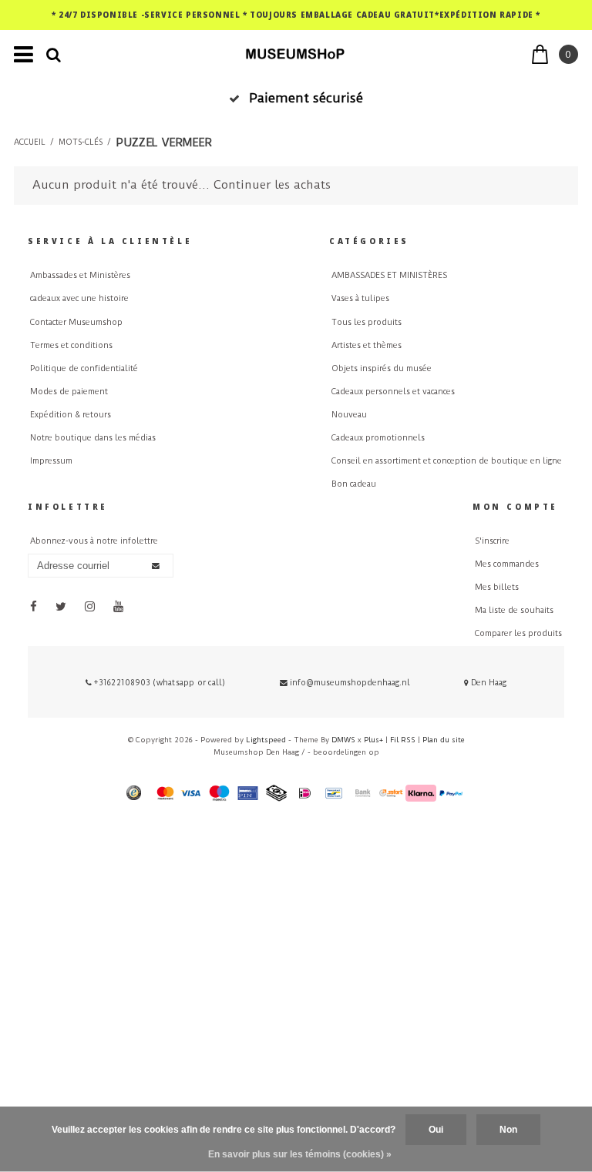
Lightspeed (266, 739)
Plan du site (443, 739)
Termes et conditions (71, 345)
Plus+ (373, 739)
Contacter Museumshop (76, 322)
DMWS (343, 739)
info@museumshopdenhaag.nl (350, 683)
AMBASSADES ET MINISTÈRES (389, 275)
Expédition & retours (70, 415)
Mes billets (497, 587)
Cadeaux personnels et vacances (393, 392)
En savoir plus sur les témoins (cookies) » (300, 1154)
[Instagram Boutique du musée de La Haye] (89, 606)
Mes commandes (507, 564)
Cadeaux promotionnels (378, 438)
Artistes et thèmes (366, 345)
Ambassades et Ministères (80, 275)
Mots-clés (81, 142)
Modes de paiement (69, 392)
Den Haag (487, 683)
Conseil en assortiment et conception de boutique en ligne (446, 461)
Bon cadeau (353, 484)
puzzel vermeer (164, 142)
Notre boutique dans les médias (93, 438)
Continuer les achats (272, 185)
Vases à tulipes (360, 298)
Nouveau (349, 415)
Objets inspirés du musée (381, 368)
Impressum (51, 461)
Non (508, 1129)
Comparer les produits (518, 633)
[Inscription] (156, 566)
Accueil (29, 142)
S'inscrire (492, 541)
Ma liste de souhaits (514, 610)
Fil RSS (402, 739)
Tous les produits (366, 322)
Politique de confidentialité (84, 368)
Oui (436, 1129)
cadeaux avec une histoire (79, 298)
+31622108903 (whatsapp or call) (158, 683)
